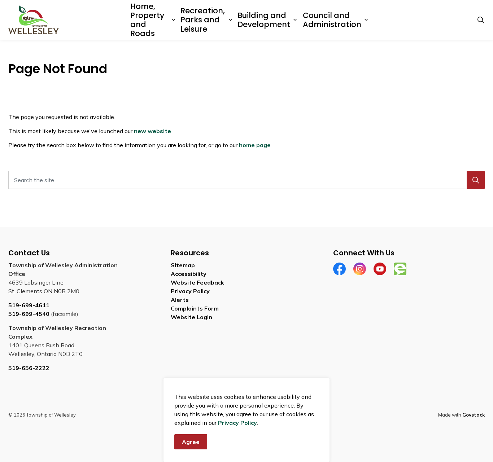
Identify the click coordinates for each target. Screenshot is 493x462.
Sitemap (183, 265)
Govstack (473, 415)
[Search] (476, 180)
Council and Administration (332, 20)
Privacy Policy (237, 422)
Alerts (180, 299)
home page (255, 145)
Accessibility (188, 273)
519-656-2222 (28, 367)
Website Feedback (197, 282)
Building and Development (263, 20)
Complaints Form (195, 308)
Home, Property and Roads (147, 20)
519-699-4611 (28, 305)
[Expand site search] (481, 20)
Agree (191, 441)
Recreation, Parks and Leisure (202, 19)
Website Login (191, 317)
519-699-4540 (28, 313)
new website (152, 131)
